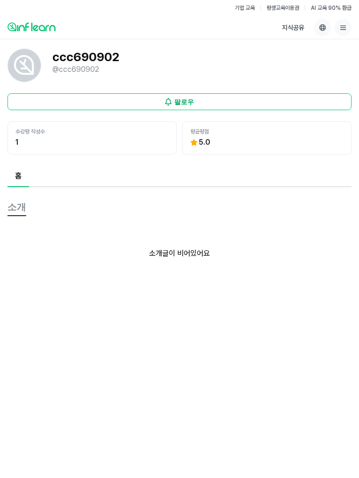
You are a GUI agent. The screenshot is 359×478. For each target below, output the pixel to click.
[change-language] (322, 27)
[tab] (18, 176)
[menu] (343, 27)
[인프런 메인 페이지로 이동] (31, 26)
